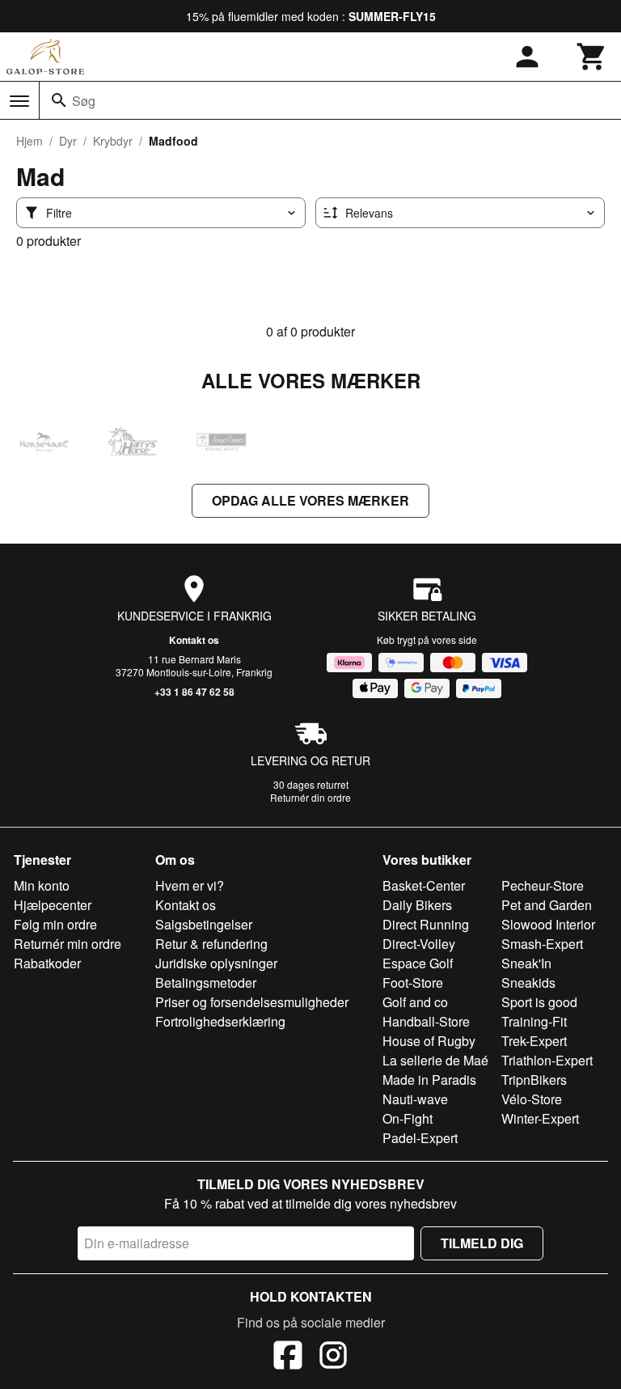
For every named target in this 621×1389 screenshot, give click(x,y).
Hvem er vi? (189, 885)
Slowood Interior (548, 924)
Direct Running (425, 924)
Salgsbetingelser (203, 924)
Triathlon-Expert (547, 1060)
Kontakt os (194, 639)
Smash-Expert (542, 943)
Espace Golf (417, 963)
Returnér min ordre (67, 943)
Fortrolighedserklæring (220, 1021)
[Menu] (19, 101)
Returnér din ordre (310, 797)
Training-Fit (534, 1021)
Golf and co (415, 1002)
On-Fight (407, 1118)
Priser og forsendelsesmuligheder (252, 1002)
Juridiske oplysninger (216, 963)
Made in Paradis (429, 1079)
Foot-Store (412, 982)
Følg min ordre (55, 924)
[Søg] (59, 100)
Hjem (29, 141)
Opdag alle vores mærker (310, 500)
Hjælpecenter (52, 905)
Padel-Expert (420, 1138)
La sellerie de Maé (435, 1060)
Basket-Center (423, 885)
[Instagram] (333, 1357)
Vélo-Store (531, 1099)
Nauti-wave (415, 1099)
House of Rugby (428, 1040)
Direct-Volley (418, 943)
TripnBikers (534, 1079)
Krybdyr (113, 141)
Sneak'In (526, 963)
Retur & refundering (211, 943)
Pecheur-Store (542, 885)
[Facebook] (288, 1357)
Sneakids (528, 982)
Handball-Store (426, 1021)
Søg (83, 100)
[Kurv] (592, 56)
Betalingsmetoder (205, 982)
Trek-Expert (534, 1040)
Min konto (42, 885)
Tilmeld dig (482, 1243)
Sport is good (539, 1002)
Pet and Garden (546, 905)
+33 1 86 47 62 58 (194, 691)
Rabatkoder (47, 963)
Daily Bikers (417, 905)
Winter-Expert (540, 1118)
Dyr (68, 141)
